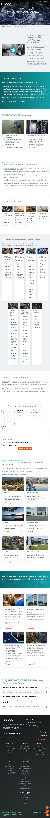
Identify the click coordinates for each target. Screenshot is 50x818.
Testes (40, 750)
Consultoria (40, 746)
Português (46, 1)
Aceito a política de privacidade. (10, 445)
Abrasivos (22, 8)
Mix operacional (9, 766)
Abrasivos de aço (25, 748)
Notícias (34, 1)
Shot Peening (9, 768)
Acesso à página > (8, 737)
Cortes (25, 795)
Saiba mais (8, 627)
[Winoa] (6, 4)
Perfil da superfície (10, 770)
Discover (7, 502)
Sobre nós (14, 8)
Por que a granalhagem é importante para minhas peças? (20, 687)
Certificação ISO (25, 773)
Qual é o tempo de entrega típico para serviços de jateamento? (22, 707)
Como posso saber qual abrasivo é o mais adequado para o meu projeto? (22, 701)
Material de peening (25, 755)
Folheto (25, 775)
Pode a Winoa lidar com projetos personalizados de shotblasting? (23, 692)
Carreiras (40, 1)
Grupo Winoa (9, 746)
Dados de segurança (25, 783)
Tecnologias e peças (9, 761)
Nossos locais (9, 750)
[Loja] (47, 814)
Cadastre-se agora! (31, 725)
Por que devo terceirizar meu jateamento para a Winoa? (20, 696)
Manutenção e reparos (40, 748)
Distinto (25, 799)
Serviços (42, 8)
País (34, 415)
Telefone (19, 415)
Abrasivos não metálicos (25, 753)
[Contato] (47, 807)
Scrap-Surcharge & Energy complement (39, 812)
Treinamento (40, 752)
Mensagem (3, 426)
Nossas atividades (10, 748)
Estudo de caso (25, 785)
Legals (41, 814)
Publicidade (25, 764)
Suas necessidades (5, 8)
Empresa (35, 410)
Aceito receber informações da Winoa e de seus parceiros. (15, 442)
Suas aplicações (25, 793)
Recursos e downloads (25, 761)
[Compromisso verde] (47, 811)
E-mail (2, 415)
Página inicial (5, 26)
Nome (2, 410)
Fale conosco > (42, 739)
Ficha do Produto (25, 777)
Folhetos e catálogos (25, 768)
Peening (25, 801)
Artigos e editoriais (25, 766)
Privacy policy (35, 814)
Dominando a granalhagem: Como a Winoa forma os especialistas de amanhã (36, 647)
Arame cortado (25, 746)
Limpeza (9, 764)
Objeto (3, 421)
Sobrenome (20, 410)
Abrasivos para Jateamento (32, 8)
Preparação (25, 803)
